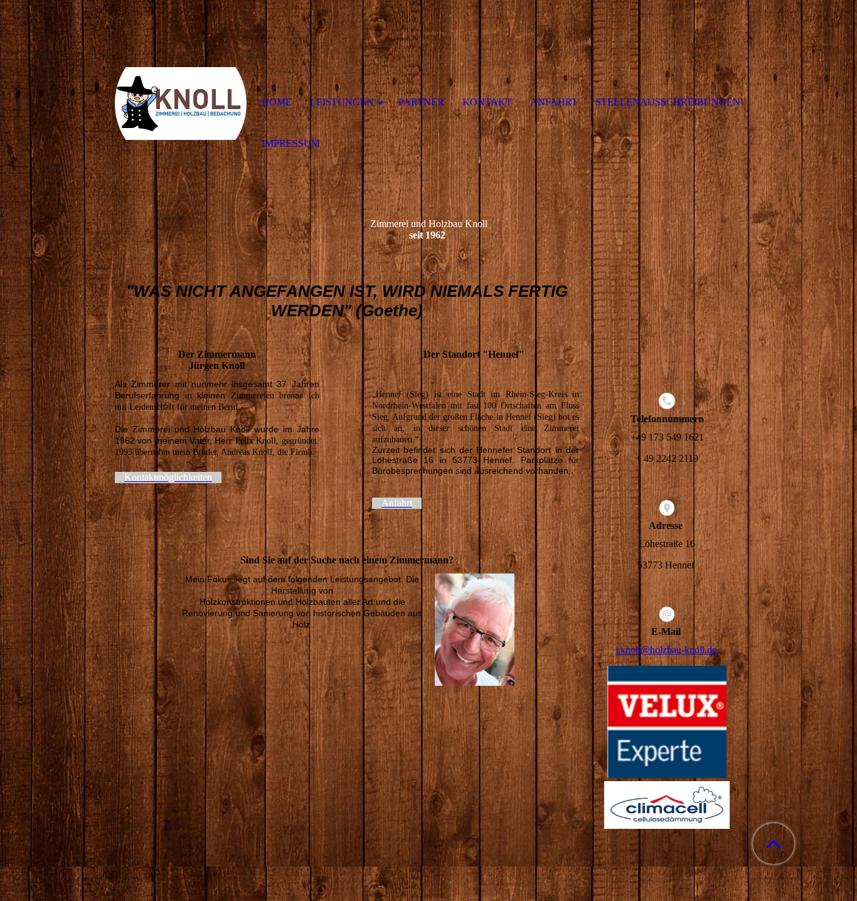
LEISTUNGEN (342, 102)
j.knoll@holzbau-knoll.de (667, 649)
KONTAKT (487, 102)
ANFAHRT (554, 102)
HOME (277, 102)
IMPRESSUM (291, 143)
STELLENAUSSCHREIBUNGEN (667, 102)
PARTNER (421, 102)
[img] (181, 103)
